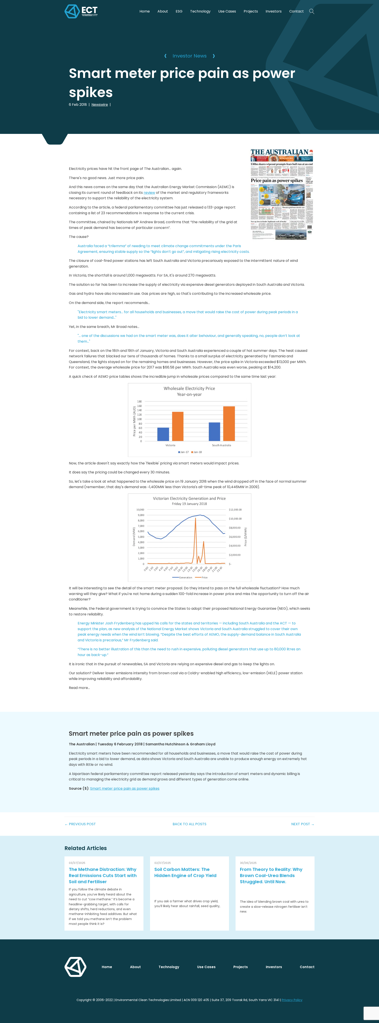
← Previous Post (80, 824)
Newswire (99, 104)
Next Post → (303, 824)
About (162, 11)
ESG (179, 11)
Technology (200, 11)
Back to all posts (189, 824)
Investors (274, 11)
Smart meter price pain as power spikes (124, 788)
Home (144, 11)
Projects (251, 11)
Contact (296, 11)
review (149, 192)
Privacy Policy (292, 1000)
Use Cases (227, 11)
